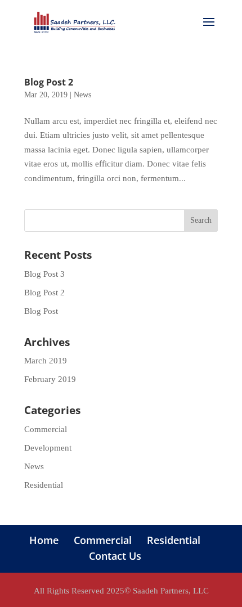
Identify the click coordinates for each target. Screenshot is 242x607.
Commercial (45, 429)
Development (47, 447)
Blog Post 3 (44, 273)
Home (44, 540)
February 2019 (50, 379)
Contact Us (115, 556)
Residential (43, 484)
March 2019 (45, 360)
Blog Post (41, 311)
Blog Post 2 (48, 82)
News (82, 95)
